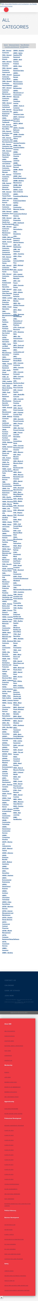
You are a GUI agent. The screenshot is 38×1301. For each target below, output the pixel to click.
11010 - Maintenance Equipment (6, 359)
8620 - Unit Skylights (16, 713)
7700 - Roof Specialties (17, 635)
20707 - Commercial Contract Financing (6, 925)
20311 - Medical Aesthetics (7, 863)
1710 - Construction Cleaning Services (6, 708)
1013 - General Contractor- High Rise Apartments (7, 140)
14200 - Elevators (7, 502)
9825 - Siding (17, 799)
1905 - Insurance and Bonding (7, 719)
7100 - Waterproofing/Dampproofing (22, 588)
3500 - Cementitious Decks (17, 441)
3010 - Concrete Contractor (18, 364)
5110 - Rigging (17, 513)
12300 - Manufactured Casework (6, 412)
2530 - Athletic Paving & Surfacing (18, 294)
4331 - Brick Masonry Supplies (17, 457)
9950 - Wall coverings (17, 814)
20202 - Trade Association (6, 799)
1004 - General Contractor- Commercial (6, 70)
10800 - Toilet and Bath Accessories (6, 346)
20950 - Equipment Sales (18, 70)
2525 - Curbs (17, 290)
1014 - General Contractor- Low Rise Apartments (7, 146)
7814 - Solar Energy (17, 642)
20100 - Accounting (5, 733)
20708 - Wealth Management (7, 932)
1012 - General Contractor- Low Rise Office (7, 133)
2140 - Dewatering (17, 233)
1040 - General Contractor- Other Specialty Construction (7, 292)
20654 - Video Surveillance (6, 903)
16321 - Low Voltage (6, 670)
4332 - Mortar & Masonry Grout (18, 462)
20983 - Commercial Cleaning (17, 154)
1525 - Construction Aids (6, 575)
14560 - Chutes (7, 522)
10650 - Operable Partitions (5, 326)
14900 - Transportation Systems (6, 535)
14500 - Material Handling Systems (7, 517)
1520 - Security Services (7, 565)
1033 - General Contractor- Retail (6, 276)
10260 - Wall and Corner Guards (7, 238)
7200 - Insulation (18, 592)
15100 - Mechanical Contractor (5, 560)
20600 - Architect (5, 892)
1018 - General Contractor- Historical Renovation (6, 186)
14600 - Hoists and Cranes (6, 525)
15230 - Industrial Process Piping (7, 570)
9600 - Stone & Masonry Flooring (18, 769)
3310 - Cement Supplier (18, 391)
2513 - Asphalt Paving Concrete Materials (18, 276)
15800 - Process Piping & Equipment (7, 612)
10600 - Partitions (5, 321)
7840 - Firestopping (17, 647)
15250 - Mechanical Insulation (5, 582)
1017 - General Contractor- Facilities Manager (6, 178)
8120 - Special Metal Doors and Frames (18, 663)
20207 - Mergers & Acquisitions (7, 810)
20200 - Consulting (5, 790)
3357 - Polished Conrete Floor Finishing (18, 414)
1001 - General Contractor (6, 52)
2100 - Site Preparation (17, 219)
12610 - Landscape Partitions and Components (6, 424)
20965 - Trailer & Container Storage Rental (18, 108)
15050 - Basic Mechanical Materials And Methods (6, 552)
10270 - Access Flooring (7, 243)
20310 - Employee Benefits (5, 857)
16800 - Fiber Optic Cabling (6, 697)
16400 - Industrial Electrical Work (7, 676)
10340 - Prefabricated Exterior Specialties (6, 284)
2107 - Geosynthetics (17, 228)
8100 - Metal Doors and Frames (17, 657)
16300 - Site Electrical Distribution (6, 654)
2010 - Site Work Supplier (7, 728)
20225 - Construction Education (6, 816)
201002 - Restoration (6, 744)
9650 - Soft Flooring (17, 778)
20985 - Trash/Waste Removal (17, 165)
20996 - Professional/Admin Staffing (19, 201)
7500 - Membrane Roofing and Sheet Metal (17, 629)
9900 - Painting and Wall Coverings (18, 808)
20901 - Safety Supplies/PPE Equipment (18, 55)
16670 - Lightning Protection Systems (7, 682)
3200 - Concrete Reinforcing (18, 377)
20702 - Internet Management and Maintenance (7, 913)
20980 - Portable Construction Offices (18, 136)
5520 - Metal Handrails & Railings (17, 548)
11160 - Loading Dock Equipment (7, 382)
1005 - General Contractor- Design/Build (7, 77)
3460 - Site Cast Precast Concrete (18, 429)
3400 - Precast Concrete (18, 424)
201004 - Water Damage (7, 755)
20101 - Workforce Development (6, 780)
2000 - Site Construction (6, 724)
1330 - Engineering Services (6, 477)
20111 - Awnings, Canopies (7, 786)
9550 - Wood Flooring (17, 764)
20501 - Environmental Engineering (6, 880)
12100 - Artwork (7, 407)
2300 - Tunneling (18, 254)
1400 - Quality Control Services (7, 498)
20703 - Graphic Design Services (7, 919)
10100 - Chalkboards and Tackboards (7, 120)
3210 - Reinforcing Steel (18, 382)
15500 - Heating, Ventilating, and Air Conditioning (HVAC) (7, 598)
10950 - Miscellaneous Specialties (6, 353)
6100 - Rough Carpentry (17, 566)
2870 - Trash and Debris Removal (18, 346)
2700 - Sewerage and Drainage (18, 315)
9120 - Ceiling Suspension (17, 742)
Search (6, 45)
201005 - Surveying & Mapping (6, 760)
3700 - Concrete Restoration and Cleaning (18, 448)
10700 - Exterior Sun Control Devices (7, 333)
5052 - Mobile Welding (17, 502)
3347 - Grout (17, 406)
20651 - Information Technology (6, 897)
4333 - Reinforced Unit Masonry (18, 468)
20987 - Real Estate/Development (19, 177)
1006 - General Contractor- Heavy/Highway (7, 83)
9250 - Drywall (18, 750)
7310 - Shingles (18, 605)
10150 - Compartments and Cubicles (7, 161)
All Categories (24, 47)
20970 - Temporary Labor (18, 113)
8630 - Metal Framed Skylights (18, 717)
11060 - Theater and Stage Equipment (7, 366)
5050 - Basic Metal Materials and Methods (18, 494)
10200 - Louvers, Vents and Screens (7, 200)
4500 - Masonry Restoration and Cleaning (18, 477)
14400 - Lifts (6, 509)
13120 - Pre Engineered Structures (5, 464)
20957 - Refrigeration (17, 87)
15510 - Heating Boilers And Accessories (7, 606)
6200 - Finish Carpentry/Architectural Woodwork (20, 578)
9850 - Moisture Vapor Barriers (18, 803)
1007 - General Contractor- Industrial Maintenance (6, 91)
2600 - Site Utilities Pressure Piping (18, 305)
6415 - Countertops (17, 584)
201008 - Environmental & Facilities (7, 767)
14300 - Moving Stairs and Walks (7, 505)
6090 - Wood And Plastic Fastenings (17, 561)
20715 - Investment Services (5, 944)
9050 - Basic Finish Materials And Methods (18, 736)
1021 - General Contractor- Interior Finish (6, 207)
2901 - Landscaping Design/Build (17, 358)
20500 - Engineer (7, 875)
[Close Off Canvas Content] (1, 1297)
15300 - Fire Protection (6, 587)
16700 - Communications (7, 688)
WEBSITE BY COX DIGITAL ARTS (19, 1012)
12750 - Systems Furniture (7, 448)
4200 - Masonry (18, 452)
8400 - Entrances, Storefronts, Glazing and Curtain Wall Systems (17, 695)
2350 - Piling (17, 256)
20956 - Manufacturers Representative (18, 82)
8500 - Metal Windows (17, 704)
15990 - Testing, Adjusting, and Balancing (7, 621)
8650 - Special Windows (18, 722)
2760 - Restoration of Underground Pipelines (17, 322)
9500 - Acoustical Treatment (16, 759)
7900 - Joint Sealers (17, 651)
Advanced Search (14, 45)
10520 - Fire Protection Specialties (6, 302)
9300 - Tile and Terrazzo (18, 753)
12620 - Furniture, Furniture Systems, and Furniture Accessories (6, 435)
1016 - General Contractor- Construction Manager (6, 169)
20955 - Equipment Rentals (16, 75)
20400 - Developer (5, 867)
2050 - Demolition (5, 872)
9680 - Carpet (17, 781)
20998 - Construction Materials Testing (18, 207)
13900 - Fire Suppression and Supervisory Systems (7, 491)
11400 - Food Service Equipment (6, 394)
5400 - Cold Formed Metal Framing (17, 526)
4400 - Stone (17, 472)
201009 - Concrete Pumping (5, 774)
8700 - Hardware (18, 725)
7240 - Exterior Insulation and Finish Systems (18, 596)
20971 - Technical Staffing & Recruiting (18, 119)
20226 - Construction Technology (6, 822)
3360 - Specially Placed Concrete (18, 420)
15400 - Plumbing (5, 592)
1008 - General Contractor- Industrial (6, 98)
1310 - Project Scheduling (6, 459)
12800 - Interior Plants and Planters (7, 453)
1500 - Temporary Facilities (7, 541)
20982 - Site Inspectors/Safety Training (18, 147)
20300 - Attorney (7, 853)
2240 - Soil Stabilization (17, 246)
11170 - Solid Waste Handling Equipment (7, 388)
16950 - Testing (7, 703)
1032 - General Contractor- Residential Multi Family (7, 268)
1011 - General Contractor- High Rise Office (7, 127)
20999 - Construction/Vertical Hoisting (20, 214)
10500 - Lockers (7, 298)
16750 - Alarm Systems (6, 692)
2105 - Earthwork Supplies (18, 224)
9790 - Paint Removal (17, 791)
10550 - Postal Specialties (6, 308)
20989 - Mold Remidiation (17, 186)
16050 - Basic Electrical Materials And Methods (6, 635)
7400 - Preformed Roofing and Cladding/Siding (18, 615)
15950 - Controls (7, 617)
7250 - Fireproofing (17, 602)
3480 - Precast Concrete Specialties (18, 434)
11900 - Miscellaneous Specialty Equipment (6, 402)
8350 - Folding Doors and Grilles (18, 687)
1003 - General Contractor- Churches (6, 64)
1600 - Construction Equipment (6, 628)
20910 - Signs (17, 66)
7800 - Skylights (18, 639)
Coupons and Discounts (12, 47)
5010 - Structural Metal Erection (18, 489)
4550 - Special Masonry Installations (18, 483)
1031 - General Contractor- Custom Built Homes (6, 260)
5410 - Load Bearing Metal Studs (17, 533)
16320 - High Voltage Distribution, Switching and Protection (6, 663)
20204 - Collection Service (5, 805)
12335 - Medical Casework (7, 417)
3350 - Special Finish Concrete (18, 409)
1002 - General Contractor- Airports (6, 57)
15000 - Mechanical (5, 545)
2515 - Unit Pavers (16, 282)
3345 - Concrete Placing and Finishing (18, 401)
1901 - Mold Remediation (6, 715)
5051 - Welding (18, 499)
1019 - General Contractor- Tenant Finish (6, 194)
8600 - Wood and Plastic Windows (18, 708)
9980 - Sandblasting (17, 818)
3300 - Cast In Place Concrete (18, 386)
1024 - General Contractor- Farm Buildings (7, 213)
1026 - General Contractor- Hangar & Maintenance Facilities (6, 231)
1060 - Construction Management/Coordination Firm (10, 314)
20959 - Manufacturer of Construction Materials (18, 94)
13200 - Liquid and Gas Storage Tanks (7, 471)
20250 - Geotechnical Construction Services (6, 830)
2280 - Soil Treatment (16, 250)
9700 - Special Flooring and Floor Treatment (18, 786)
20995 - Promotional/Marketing (20, 195)
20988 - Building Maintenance (18, 182)
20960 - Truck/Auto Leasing (16, 101)
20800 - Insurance (5, 949)
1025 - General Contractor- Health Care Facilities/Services (8, 221)
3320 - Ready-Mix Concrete (18, 395)
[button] (6, 9)
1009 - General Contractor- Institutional (7, 105)
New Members (25, 45)
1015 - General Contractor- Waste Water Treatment (6, 154)
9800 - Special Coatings (18, 796)
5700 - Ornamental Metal (17, 554)
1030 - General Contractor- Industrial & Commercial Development (6, 250)
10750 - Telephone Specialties (5, 339)
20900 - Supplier (18, 51)
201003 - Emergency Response (5, 749)
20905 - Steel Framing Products (17, 62)
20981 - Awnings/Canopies (19, 142)
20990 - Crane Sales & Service (18, 191)
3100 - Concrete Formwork (18, 373)
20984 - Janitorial (16, 160)
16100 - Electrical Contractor (7, 642)
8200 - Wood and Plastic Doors (18, 669)
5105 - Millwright (18, 510)
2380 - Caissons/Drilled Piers (18, 261)
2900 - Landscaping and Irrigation (18, 352)
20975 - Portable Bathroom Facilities (18, 130)
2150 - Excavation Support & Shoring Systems (18, 239)
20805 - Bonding (7, 953)
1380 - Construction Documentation (7, 484)
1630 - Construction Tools (6, 648)
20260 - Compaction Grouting (6, 837)
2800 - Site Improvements (17, 337)
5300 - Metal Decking (17, 521)
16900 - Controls (7, 700)
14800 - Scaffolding (5, 530)
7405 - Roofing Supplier (18, 622)
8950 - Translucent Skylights (17, 730)
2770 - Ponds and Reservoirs (18, 328)
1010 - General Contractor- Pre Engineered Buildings (7, 112)
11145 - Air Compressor (6, 378)
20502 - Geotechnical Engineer (6, 886)
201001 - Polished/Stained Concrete (7, 738)
